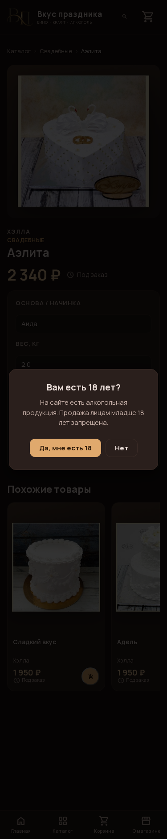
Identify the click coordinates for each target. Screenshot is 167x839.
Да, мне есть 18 (65, 448)
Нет (121, 448)
